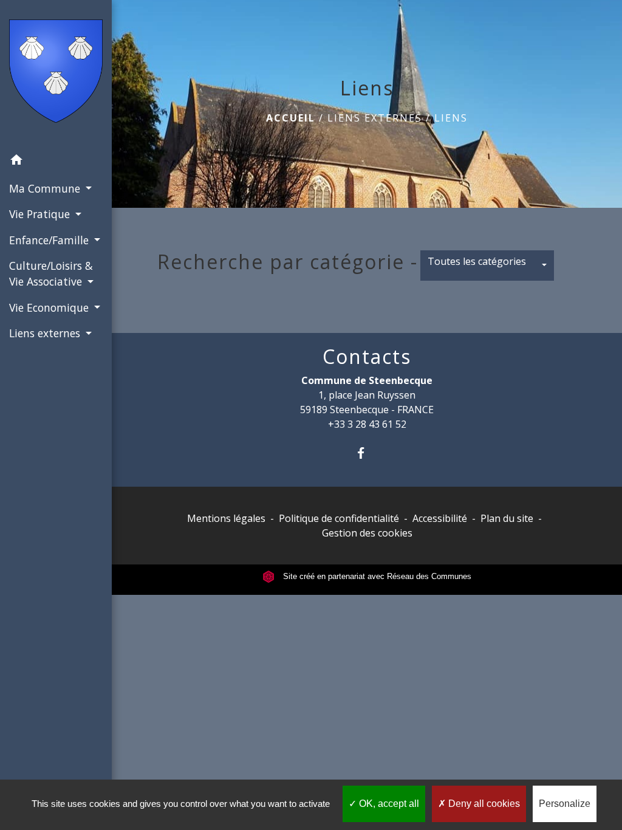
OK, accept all (388, 803)
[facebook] (367, 453)
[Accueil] (56, 73)
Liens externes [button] (46, 333)
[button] (56, 162)
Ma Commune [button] (46, 188)
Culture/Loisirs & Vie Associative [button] (51, 273)
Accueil (290, 118)
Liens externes (374, 118)
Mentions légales (226, 518)
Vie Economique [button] (50, 307)
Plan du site (506, 518)
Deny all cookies (483, 803)
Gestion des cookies (367, 533)
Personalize (564, 803)
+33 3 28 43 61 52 (367, 424)
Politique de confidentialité (339, 518)
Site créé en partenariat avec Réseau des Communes (376, 576)
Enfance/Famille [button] (50, 240)
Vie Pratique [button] (41, 214)
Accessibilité (439, 518)
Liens (451, 118)
